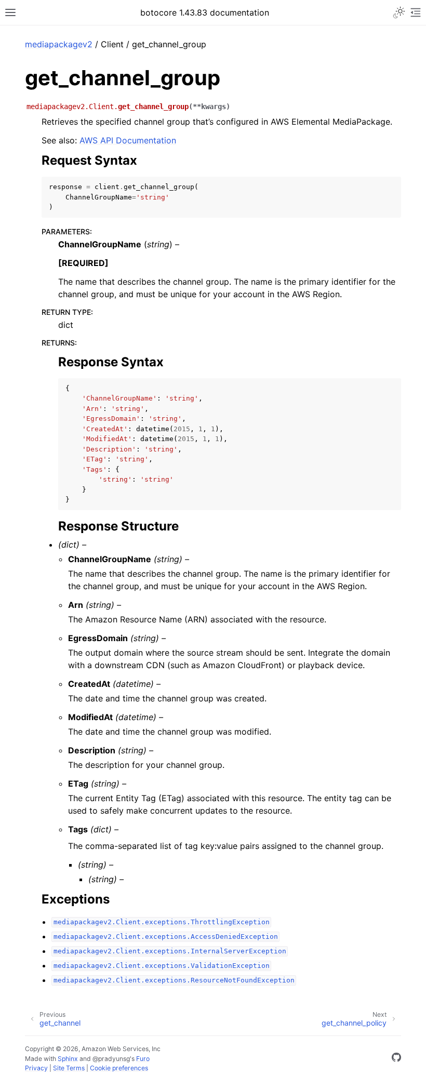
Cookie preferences (119, 1068)
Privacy (36, 1068)
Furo (143, 1059)
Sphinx (68, 1059)
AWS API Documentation (127, 140)
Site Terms (69, 1068)
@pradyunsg (111, 1059)
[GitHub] (396, 1059)
